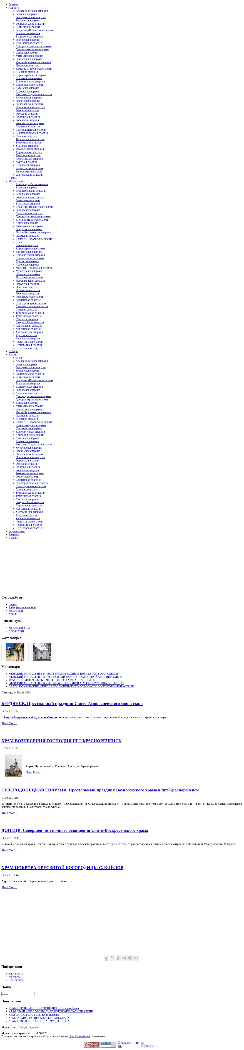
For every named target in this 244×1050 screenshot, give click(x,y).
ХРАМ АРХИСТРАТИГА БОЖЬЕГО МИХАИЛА (39, 1017)
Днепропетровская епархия (32, 49)
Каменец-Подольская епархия (34, 68)
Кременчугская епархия (30, 81)
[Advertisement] (108, 567)
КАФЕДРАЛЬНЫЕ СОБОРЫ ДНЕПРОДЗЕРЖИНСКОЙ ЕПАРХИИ (51, 1011)
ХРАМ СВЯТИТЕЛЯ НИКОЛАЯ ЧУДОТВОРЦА (39, 1021)
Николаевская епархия (29, 103)
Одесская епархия (27, 113)
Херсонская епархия (28, 155)
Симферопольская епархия (32, 132)
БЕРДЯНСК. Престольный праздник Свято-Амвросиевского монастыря (72, 703)
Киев (19, 242)
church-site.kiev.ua (79, 1036)
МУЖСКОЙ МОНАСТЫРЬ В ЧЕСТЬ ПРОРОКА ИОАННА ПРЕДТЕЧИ (54, 680)
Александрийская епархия (32, 10)
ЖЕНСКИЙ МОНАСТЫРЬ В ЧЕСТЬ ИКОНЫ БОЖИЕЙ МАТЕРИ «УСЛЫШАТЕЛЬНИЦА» (66, 683)
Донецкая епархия (27, 52)
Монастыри (8, 1027)
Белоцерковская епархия (31, 17)
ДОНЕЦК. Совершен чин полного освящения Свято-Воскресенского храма (74, 830)
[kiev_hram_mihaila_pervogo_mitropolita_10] (15, 660)
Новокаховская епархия (30, 107)
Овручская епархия (27, 110)
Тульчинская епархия (28, 142)
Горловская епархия (28, 39)
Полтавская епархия (28, 116)
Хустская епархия (26, 161)
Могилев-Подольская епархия (34, 94)
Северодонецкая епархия (31, 129)
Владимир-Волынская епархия (34, 30)
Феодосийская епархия (30, 148)
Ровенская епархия (27, 120)
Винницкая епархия (28, 26)
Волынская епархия (28, 33)
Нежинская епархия (28, 100)
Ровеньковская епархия (30, 123)
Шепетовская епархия (29, 174)
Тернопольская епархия (30, 139)
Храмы (33, 1027)
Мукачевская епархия (29, 97)
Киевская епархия (27, 71)
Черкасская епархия (28, 164)
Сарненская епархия (28, 126)
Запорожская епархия (29, 58)
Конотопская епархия (29, 78)
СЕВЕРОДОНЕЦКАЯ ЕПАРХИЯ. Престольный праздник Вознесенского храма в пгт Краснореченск (100, 790)
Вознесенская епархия (29, 36)
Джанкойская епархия (29, 42)
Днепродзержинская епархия (33, 46)
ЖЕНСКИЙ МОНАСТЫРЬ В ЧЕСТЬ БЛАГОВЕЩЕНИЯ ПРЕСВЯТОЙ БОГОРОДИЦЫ (63, 673)
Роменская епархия (27, 476)
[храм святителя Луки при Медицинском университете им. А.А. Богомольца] (42, 660)
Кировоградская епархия (31, 75)
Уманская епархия (27, 145)
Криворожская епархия (30, 84)
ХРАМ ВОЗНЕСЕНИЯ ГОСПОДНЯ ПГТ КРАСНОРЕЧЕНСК (61, 740)
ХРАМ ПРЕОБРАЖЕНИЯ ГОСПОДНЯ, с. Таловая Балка (44, 1008)
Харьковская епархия (29, 152)
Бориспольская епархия (30, 23)
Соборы (22, 1027)
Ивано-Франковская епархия (33, 62)
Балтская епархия (26, 14)
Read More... (9, 723)
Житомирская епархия (29, 55)
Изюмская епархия (27, 65)
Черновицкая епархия (29, 171)
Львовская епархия (27, 91)
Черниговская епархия (29, 168)
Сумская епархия (26, 136)
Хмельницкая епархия (29, 158)
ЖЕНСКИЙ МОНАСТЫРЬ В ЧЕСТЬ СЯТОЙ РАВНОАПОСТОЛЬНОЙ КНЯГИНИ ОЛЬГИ (65, 676)
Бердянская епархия (28, 20)
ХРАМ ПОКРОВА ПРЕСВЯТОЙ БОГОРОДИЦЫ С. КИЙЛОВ (62, 867)
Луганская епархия (27, 87)
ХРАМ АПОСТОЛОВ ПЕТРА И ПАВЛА (34, 1014)
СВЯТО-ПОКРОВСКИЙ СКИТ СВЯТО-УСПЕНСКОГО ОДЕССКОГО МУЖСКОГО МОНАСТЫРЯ (71, 686)
